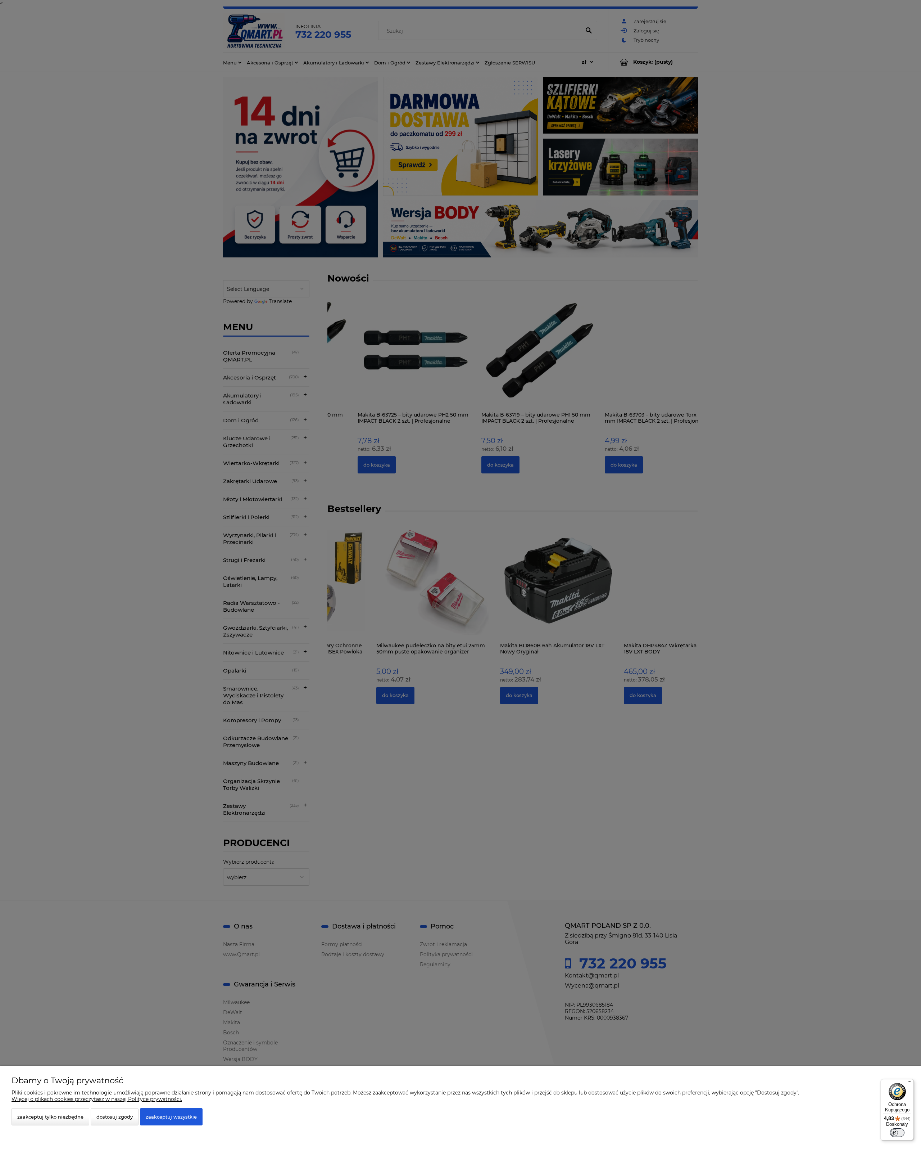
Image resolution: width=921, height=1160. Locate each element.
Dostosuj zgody (114, 1117)
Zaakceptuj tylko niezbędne (50, 1117)
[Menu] (909, 1083)
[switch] (897, 1132)
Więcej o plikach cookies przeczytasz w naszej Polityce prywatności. (97, 1099)
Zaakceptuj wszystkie (171, 1117)
